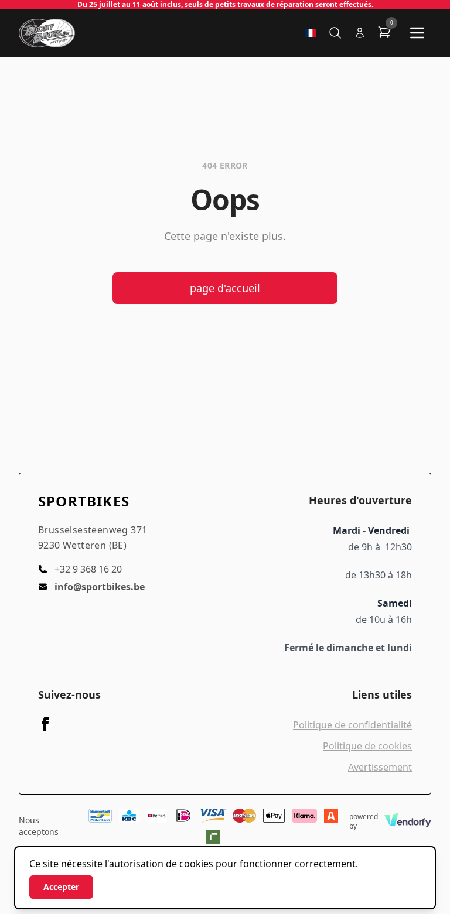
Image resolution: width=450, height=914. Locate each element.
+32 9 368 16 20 (88, 569)
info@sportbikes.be (99, 586)
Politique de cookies (367, 746)
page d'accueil (225, 288)
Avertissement (380, 767)
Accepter (61, 886)
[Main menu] (417, 33)
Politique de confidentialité (352, 724)
